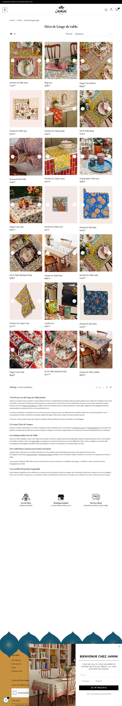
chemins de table (31, 455)
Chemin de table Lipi (18, 131)
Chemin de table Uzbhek (89, 372)
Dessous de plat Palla (18, 179)
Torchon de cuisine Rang (54, 131)
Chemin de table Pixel (53, 275)
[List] (14, 34)
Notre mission (16, 664)
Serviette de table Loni (54, 227)
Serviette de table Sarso (19, 83)
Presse (13, 667)
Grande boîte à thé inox (89, 178)
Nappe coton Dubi (17, 372)
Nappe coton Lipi (16, 227)
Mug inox (48, 83)
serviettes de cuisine (45, 455)
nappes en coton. (79, 428)
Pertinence (93, 34)
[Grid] (11, 34)
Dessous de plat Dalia (88, 227)
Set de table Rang (87, 131)
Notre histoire (16, 660)
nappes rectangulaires (29, 406)
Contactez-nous (16, 671)
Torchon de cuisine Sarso (55, 178)
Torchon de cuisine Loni (19, 323)
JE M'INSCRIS (99, 688)
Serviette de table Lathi (89, 275)
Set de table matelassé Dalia (56, 371)
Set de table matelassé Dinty (21, 275)
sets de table (35, 441)
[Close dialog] (119, 646)
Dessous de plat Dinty (88, 324)
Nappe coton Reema (88, 83)
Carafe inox (49, 323)
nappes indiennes (93, 428)
